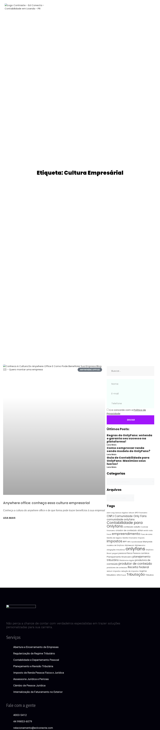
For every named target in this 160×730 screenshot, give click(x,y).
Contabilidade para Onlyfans (125, 524)
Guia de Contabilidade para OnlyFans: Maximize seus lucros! (128, 461)
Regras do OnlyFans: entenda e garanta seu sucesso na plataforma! (129, 438)
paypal (115, 553)
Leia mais (9, 518)
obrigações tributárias (116, 550)
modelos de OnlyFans (115, 545)
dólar (140, 530)
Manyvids (147, 541)
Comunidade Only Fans (131, 516)
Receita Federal (138, 567)
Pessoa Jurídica (141, 553)
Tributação (136, 574)
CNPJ (110, 516)
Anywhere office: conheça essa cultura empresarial (46, 503)
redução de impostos (130, 571)
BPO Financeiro (141, 513)
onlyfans (135, 548)
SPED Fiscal (121, 575)
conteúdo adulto (131, 526)
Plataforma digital (126, 560)
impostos (114, 541)
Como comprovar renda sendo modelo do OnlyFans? (128, 449)
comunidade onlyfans (121, 519)
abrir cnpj (111, 513)
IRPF (125, 541)
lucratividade (136, 542)
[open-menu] (86, 7)
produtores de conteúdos (117, 567)
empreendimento (126, 534)
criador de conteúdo (126, 530)
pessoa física (125, 553)
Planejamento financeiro (119, 556)
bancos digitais (121, 513)
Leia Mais (111, 444)
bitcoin (131, 513)
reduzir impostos (114, 571)
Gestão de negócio (114, 538)
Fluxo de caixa (146, 534)
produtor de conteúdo (135, 564)
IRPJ (129, 542)
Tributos (149, 575)
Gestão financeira (129, 538)
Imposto (141, 538)
